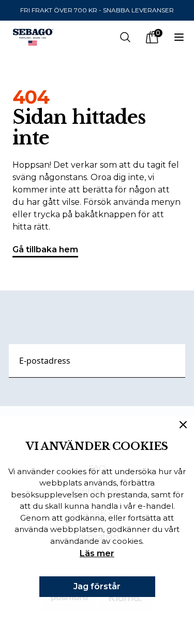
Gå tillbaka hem (45, 249)
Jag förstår (97, 586)
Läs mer (97, 553)
